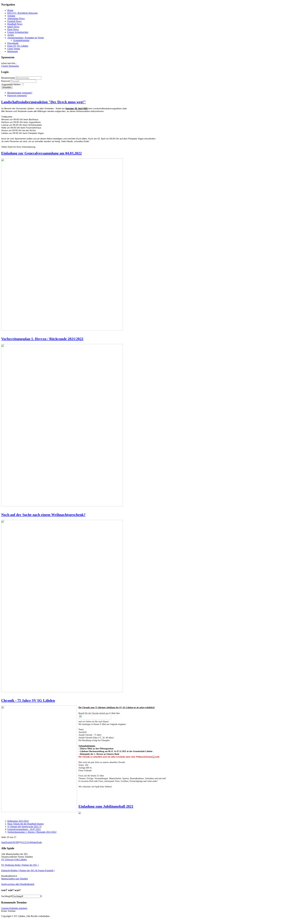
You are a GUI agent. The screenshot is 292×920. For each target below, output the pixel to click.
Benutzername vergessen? (19, 92)
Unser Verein (13, 48)
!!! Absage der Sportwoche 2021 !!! (24, 826)
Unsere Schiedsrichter (17, 32)
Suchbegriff (6, 896)
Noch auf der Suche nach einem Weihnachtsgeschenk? (43, 515)
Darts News (13, 29)
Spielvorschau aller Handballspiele (17, 884)
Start (3, 842)
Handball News (14, 24)
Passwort (5, 81)
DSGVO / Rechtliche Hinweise (22, 13)
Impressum (12, 51)
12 (24, 842)
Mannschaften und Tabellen (14, 878)
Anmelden (6, 87)
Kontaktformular (21, 40)
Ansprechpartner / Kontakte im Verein (25, 37)
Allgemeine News (16, 18)
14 (29, 842)
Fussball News (14, 21)
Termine (11, 15)
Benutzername (8, 78)
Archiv (10, 35)
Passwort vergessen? (17, 95)
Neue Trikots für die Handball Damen (25, 823)
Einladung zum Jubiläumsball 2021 (105, 806)
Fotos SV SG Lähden (17, 46)
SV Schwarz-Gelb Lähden (14, 859)
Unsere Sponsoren (10, 66)
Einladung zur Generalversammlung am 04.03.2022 (41, 153)
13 (27, 842)
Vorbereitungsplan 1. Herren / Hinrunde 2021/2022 (31, 832)
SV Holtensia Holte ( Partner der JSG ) (20, 865)
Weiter (34, 842)
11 (22, 842)
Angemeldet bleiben (11, 84)
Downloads (12, 43)
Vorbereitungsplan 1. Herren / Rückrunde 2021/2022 (42, 339)
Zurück (9, 842)
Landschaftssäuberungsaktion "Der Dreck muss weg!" (43, 102)
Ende (39, 842)
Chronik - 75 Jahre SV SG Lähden (28, 700)
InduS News (13, 26)
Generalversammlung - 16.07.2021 (24, 829)
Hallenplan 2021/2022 (18, 821)
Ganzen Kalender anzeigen (14, 908)
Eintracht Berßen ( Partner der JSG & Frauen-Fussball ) (27, 870)
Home (10, 10)
